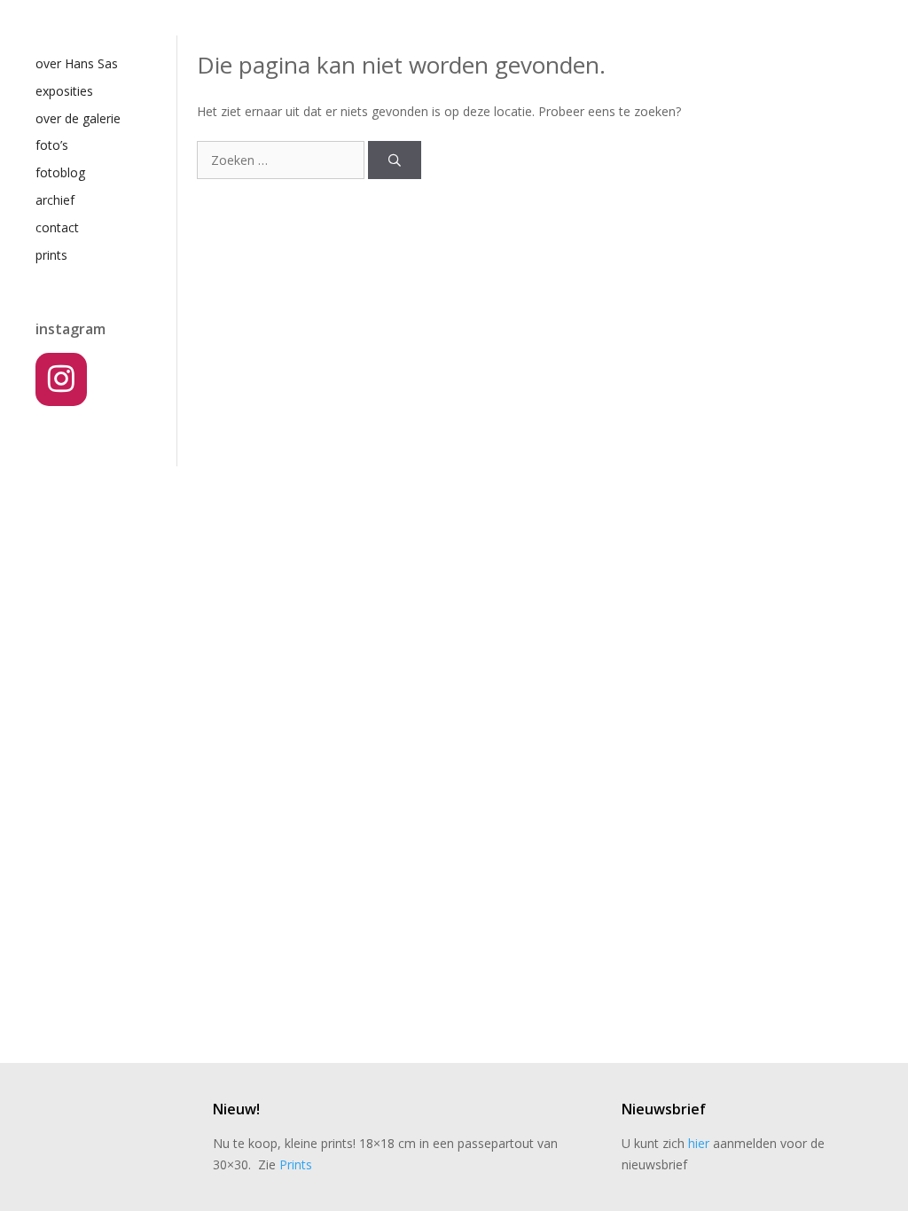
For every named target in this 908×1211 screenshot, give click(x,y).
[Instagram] (61, 379)
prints (51, 254)
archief (54, 199)
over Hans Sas (76, 63)
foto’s (51, 145)
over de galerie (78, 118)
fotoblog (60, 172)
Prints (295, 1164)
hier (698, 1143)
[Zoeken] (394, 160)
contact (57, 227)
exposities (64, 90)
